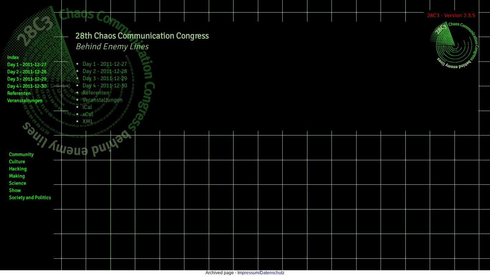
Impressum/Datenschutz (260, 272)
